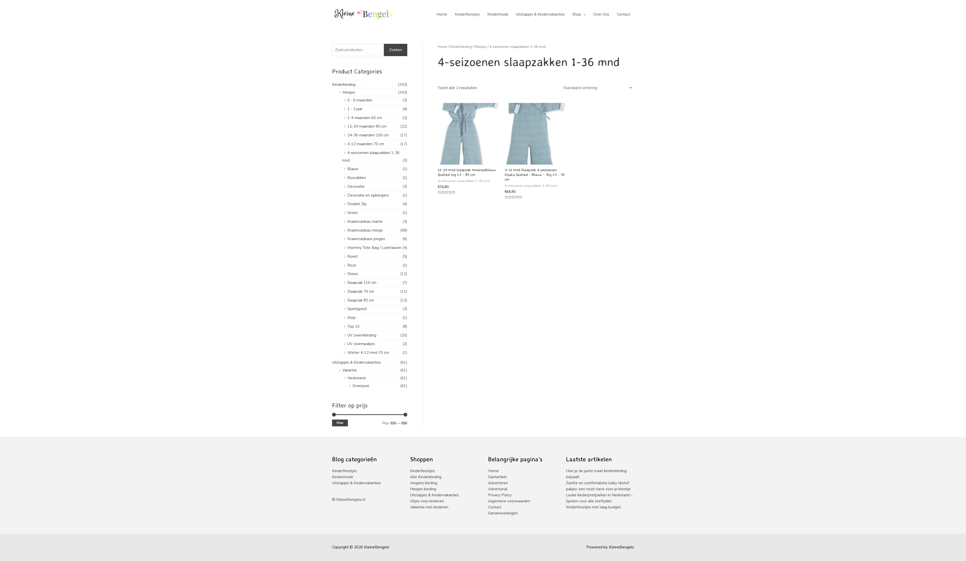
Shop (576, 14)
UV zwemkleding (361, 335)
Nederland (356, 378)
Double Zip (357, 203)
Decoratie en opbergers (368, 195)
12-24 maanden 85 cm (366, 126)
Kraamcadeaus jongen (366, 238)
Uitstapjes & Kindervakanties (540, 14)
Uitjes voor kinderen (427, 501)
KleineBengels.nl (350, 499)
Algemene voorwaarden (509, 501)
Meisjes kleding (423, 489)
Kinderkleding (343, 84)
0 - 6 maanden (359, 100)
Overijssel (360, 385)
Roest (352, 256)
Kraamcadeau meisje (365, 230)
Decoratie (356, 186)
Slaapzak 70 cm (360, 291)
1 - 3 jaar (355, 108)
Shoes (352, 273)
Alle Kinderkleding (425, 476)
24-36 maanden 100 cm (368, 135)
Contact (623, 14)
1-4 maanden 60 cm (364, 117)
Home (441, 14)
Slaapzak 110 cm (361, 282)
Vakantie (349, 370)
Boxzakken (356, 177)
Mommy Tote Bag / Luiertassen (374, 247)
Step (351, 317)
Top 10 (353, 326)
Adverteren (498, 482)
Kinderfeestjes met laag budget (593, 507)
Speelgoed (357, 308)
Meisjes (348, 92)
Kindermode (497, 14)
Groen (352, 212)
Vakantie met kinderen (429, 507)
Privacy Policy (500, 495)
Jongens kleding (423, 482)
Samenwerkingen (503, 513)
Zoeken (395, 49)
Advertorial (497, 489)
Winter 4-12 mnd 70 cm (368, 352)
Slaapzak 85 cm (360, 300)
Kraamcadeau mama (364, 221)
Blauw (352, 168)
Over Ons (601, 14)
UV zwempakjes (361, 343)
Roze (351, 265)
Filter (340, 423)
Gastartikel (497, 476)
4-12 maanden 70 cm (365, 143)
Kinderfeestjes (467, 14)
